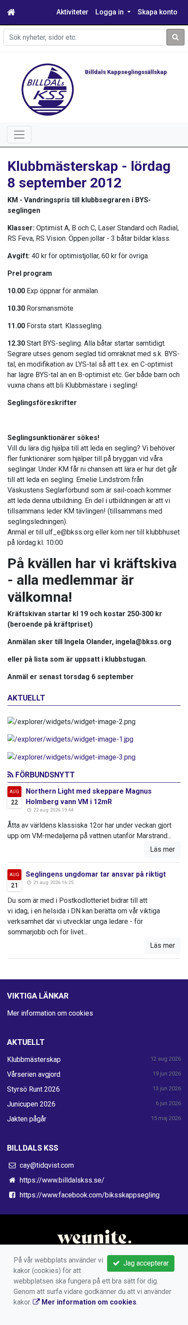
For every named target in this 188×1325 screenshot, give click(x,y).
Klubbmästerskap (34, 1059)
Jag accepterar (144, 1263)
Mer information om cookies (50, 1013)
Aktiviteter (72, 12)
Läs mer (162, 849)
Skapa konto (158, 12)
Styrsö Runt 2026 (33, 1089)
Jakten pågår (26, 1119)
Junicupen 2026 (31, 1104)
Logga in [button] (110, 12)
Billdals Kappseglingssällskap (126, 72)
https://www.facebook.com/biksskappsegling (90, 1195)
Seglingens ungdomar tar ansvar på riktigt (96, 874)
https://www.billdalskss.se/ (62, 1180)
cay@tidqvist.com (47, 1165)
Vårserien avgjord (33, 1074)
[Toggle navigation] (19, 134)
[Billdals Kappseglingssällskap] (47, 89)
